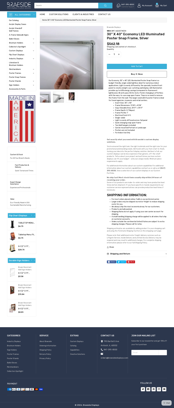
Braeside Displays (91, 405)
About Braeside (46, 341)
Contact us (104, 14)
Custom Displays (16, 51)
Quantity (110, 49)
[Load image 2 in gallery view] (58, 97)
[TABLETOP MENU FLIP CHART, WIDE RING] (12, 224)
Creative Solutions (77, 354)
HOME (42, 14)
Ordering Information (48, 346)
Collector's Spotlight (17, 47)
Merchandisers (15, 69)
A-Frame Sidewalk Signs (19, 35)
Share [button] (111, 247)
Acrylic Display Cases (17, 24)
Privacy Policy (45, 358)
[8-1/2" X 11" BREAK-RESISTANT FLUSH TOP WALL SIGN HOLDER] (12, 272)
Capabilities (75, 350)
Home (44, 20)
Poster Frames (15, 73)
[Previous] (31, 215)
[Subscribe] (162, 352)
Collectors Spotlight (15, 371)
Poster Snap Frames (17, 77)
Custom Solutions (58, 14)
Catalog (73, 346)
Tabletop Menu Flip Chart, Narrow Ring (26, 235)
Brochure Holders (16, 43)
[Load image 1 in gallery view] (45, 97)
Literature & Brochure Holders (16, 64)
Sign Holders (14, 85)
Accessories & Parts (17, 89)
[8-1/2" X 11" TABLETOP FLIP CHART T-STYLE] (12, 247)
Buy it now (137, 74)
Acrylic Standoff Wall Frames (15, 29)
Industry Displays (16, 59)
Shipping (110, 47)
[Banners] (21, 119)
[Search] (105, 5)
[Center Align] (11, 15)
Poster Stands (15, 81)
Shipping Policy (46, 350)
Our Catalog (14, 20)
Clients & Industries (83, 14)
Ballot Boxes (14, 39)
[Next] (34, 215)
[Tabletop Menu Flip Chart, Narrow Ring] (12, 236)
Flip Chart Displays (16, 55)
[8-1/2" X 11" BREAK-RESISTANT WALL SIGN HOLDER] (12, 290)
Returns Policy (45, 354)
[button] (137, 254)
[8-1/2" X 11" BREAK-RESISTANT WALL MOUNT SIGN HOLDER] (12, 308)
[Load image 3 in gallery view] (71, 97)
